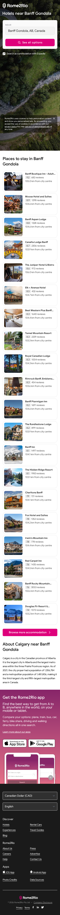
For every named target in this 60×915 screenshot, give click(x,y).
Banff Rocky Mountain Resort (37, 585)
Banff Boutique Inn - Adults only (40, 175)
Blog (5, 835)
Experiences (9, 829)
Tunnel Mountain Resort (38, 333)
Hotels (6, 824)
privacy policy (11, 126)
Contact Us (36, 859)
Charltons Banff (33, 492)
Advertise (35, 853)
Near (8, 25)
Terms (27, 907)
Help (5, 859)
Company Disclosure (43, 902)
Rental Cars (36, 824)
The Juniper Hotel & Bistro (39, 264)
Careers (7, 853)
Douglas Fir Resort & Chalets (36, 608)
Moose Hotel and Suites (38, 196)
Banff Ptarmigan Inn (36, 401)
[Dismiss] (54, 118)
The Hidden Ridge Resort (39, 469)
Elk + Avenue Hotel (35, 287)
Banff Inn (30, 446)
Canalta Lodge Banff (36, 242)
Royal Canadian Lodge (37, 355)
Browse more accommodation (27, 632)
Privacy (19, 907)
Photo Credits (10, 879)
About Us (7, 848)
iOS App (9, 872)
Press (33, 848)
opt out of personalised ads (37, 126)
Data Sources (37, 879)
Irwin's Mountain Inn (36, 538)
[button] (30, 42)
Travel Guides (37, 829)
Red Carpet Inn (33, 560)
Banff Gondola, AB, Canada (26, 31)
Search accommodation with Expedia (26, 53)
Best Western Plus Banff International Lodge (38, 312)
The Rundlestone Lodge (38, 424)
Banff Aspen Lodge (35, 219)
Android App (39, 872)
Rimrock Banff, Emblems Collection (38, 380)
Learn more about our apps (16, 731)
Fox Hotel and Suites (36, 515)
